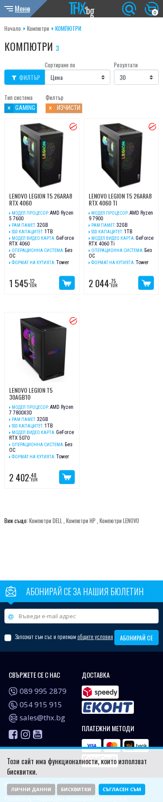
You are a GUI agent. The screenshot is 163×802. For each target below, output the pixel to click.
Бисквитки (76, 789)
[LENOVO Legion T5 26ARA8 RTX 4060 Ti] (121, 156)
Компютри (38, 28)
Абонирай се (136, 637)
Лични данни (31, 789)
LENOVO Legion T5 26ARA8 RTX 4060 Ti (120, 199)
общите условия (95, 636)
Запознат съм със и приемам (64, 637)
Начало (12, 28)
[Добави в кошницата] (67, 283)
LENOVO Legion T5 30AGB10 (31, 394)
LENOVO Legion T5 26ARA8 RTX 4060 (40, 199)
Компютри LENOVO (119, 521)
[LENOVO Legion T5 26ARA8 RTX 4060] (42, 156)
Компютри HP (81, 521)
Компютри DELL (45, 521)
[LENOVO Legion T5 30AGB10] (42, 349)
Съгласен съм (122, 789)
